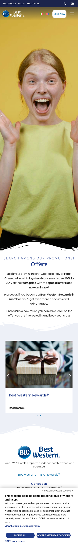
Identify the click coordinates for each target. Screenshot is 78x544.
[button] (72, 14)
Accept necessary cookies (53, 535)
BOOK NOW (59, 14)
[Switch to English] (47, 13)
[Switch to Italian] (41, 13)
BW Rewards (50, 474)
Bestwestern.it (27, 474)
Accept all (20, 535)
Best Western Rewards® (29, 395)
